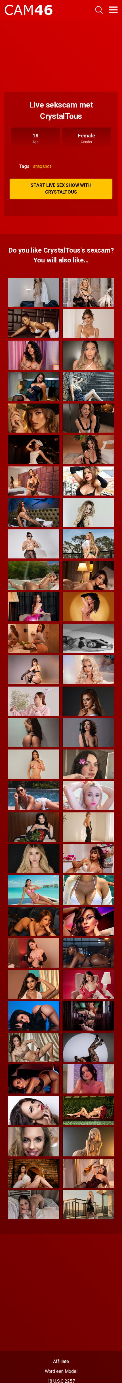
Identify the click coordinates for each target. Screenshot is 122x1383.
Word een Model (61, 1371)
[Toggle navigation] (113, 9)
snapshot (42, 166)
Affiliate (61, 1361)
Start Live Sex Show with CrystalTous (61, 189)
